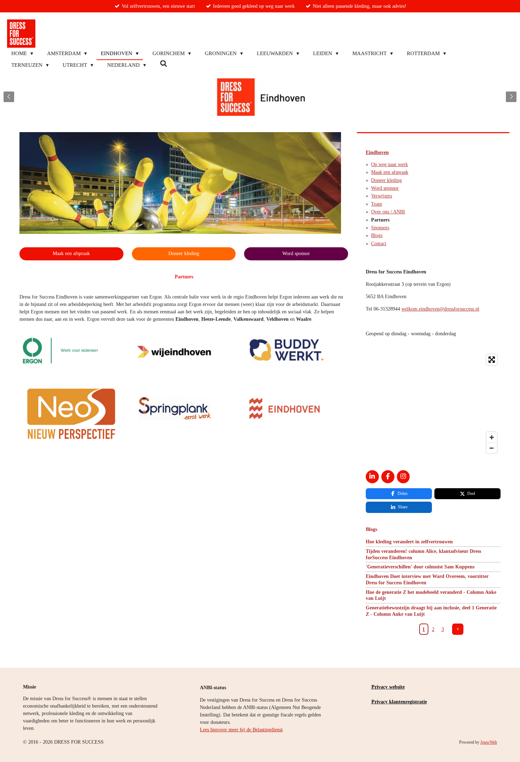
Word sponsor (385, 188)
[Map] (433, 404)
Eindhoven (377, 152)
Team (376, 204)
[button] (334, 138)
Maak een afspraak (389, 172)
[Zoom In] (491, 437)
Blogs (376, 235)
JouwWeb (488, 742)
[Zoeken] (164, 64)
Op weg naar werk (389, 164)
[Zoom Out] (491, 448)
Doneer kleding (386, 180)
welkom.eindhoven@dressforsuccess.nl (440, 309)
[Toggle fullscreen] (491, 359)
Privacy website (388, 687)
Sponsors (380, 227)
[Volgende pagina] (457, 629)
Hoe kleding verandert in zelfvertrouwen (409, 541)
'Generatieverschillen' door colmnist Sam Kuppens (420, 566)
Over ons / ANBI (388, 211)
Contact (378, 243)
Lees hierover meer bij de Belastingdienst (241, 729)
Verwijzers (381, 196)
